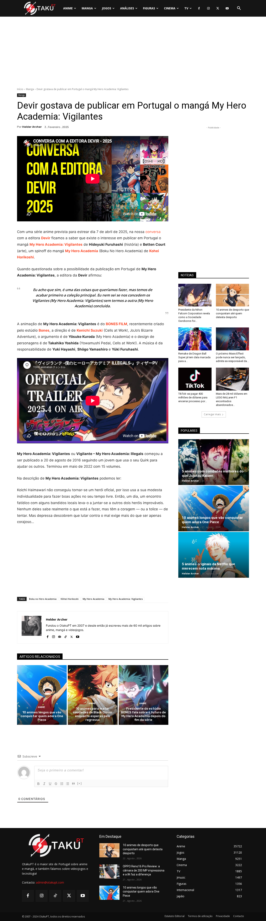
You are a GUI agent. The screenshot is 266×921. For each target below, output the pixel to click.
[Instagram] (208, 8)
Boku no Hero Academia (43, 598)
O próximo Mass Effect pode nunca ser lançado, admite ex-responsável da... (232, 357)
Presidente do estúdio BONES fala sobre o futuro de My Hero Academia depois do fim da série (143, 714)
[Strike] (56, 783)
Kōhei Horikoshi (70, 598)
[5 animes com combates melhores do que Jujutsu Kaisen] (213, 462)
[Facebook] (199, 8)
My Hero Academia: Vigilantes (125, 598)
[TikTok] (65, 635)
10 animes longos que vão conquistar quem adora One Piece (42, 716)
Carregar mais (212, 414)
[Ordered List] (62, 783)
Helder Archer (32, 126)
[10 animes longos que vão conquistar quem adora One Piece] (42, 695)
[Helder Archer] (32, 627)
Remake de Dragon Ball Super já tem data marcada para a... (194, 357)
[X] (217, 8)
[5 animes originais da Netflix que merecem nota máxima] (213, 555)
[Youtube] (227, 8)
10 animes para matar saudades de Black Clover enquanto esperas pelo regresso (92, 714)
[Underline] (50, 783)
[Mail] (59, 635)
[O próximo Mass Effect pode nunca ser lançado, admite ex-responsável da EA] (232, 338)
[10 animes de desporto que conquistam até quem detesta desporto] (232, 295)
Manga (30, 89)
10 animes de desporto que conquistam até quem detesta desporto (232, 313)
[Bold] (38, 783)
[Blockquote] (73, 783)
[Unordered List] (67, 783)
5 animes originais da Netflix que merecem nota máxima (208, 566)
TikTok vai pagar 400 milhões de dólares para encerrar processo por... (192, 397)
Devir (45, 238)
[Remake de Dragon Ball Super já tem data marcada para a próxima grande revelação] (195, 338)
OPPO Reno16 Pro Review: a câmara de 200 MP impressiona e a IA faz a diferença (143, 870)
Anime (41, 707)
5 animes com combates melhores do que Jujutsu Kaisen (213, 473)
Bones (44, 330)
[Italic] (44, 783)
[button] (239, 8)
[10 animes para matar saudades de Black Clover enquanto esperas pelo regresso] (92, 695)
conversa (153, 232)
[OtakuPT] (39, 8)
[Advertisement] (133, 53)
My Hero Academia (93, 598)
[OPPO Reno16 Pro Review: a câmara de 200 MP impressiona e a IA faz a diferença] (109, 871)
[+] (79, 783)
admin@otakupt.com (50, 882)
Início (20, 89)
